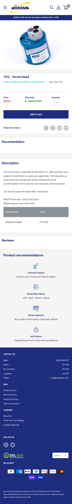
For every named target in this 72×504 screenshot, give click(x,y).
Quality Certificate (11, 425)
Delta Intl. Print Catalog (13, 420)
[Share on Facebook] (46, 128)
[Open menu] (5, 7)
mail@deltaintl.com (59, 378)
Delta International (23, 494)
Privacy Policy (9, 390)
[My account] (58, 7)
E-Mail (6, 378)
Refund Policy (10, 395)
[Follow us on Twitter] (12, 444)
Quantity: (56, 97)
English (57, 455)
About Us (7, 416)
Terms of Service (11, 404)
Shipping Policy (10, 399)
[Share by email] (66, 128)
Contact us (9, 354)
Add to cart (36, 114)
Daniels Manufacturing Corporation (23, 82)
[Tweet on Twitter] (59, 128)
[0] (65, 7)
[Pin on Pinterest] (52, 128)
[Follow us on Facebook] (5, 444)
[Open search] (52, 7)
